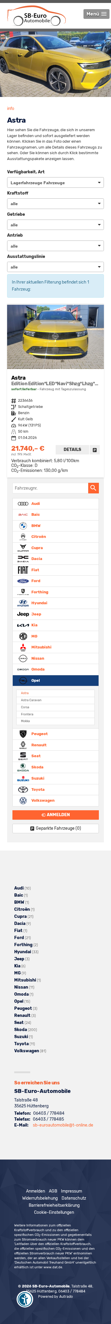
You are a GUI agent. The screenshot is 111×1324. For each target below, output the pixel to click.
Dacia (36, 558)
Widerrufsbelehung (40, 1198)
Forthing (39, 591)
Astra (25, 693)
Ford (35, 581)
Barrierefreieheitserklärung (54, 1205)
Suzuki (37, 778)
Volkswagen (42, 800)
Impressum (71, 1191)
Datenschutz (74, 1198)
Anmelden (35, 1191)
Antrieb (15, 235)
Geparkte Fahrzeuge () (58, 828)
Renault (38, 745)
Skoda (37, 767)
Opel (35, 680)
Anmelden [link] (58, 814)
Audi (35, 503)
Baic (35, 514)
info (10, 108)
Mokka (25, 721)
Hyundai (38, 603)
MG (33, 636)
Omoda (37, 669)
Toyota (37, 789)
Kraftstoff (17, 193)
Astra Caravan (31, 700)
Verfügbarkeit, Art (26, 171)
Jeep (35, 614)
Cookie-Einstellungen (54, 1212)
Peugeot (39, 734)
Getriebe (16, 214)
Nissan (37, 658)
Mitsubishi (41, 647)
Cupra (36, 547)
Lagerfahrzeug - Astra (55, 391)
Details (72, 449)
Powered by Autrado (55, 1297)
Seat (35, 756)
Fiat (34, 569)
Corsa (25, 707)
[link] (95, 449)
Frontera (27, 714)
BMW (35, 525)
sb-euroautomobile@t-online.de (63, 1125)
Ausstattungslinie (26, 256)
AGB (53, 1191)
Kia (34, 625)
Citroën (38, 536)
